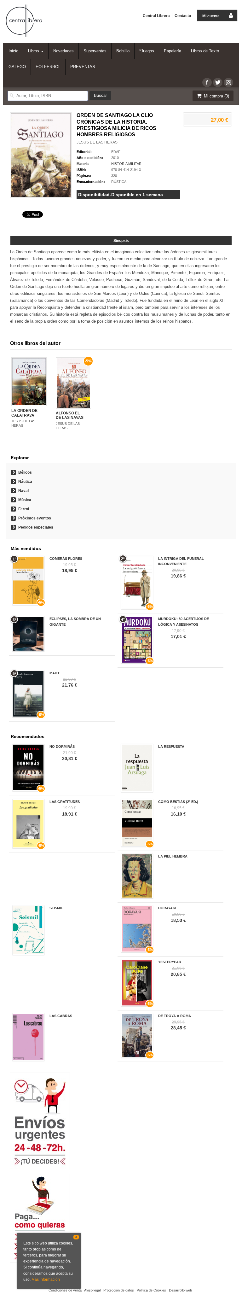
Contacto (183, 16)
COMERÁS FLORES (65, 558)
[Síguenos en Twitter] (217, 82)
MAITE (54, 673)
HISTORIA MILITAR (126, 164)
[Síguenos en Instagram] (228, 82)
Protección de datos (118, 1290)
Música (24, 500)
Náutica (25, 481)
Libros (34, 51)
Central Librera (156, 16)
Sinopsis (121, 240)
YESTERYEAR (169, 962)
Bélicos (25, 472)
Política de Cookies (151, 1290)
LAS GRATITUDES (64, 802)
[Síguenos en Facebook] (207, 82)
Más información (46, 1279)
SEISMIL (56, 908)
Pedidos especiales (35, 527)
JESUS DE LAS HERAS (97, 142)
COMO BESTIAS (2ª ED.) (178, 802)
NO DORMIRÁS (62, 746)
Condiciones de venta (65, 1290)
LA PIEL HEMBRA (172, 856)
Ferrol (23, 509)
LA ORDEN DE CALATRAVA (24, 412)
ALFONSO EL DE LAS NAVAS (70, 415)
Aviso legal (92, 1290)
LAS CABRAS (60, 1016)
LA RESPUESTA (171, 746)
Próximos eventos (34, 518)
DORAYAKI (167, 908)
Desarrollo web (180, 1290)
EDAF (115, 152)
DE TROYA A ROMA (174, 1016)
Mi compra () (216, 96)
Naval (23, 491)
